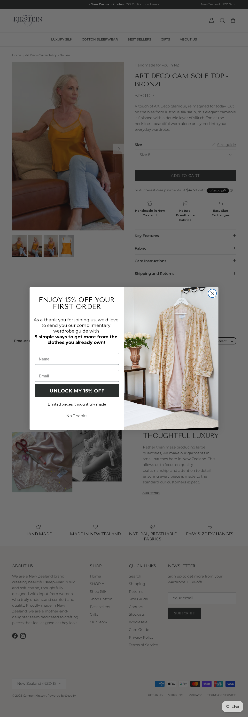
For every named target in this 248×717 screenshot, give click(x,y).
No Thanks (76, 416)
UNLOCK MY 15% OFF (76, 391)
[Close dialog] (212, 293)
